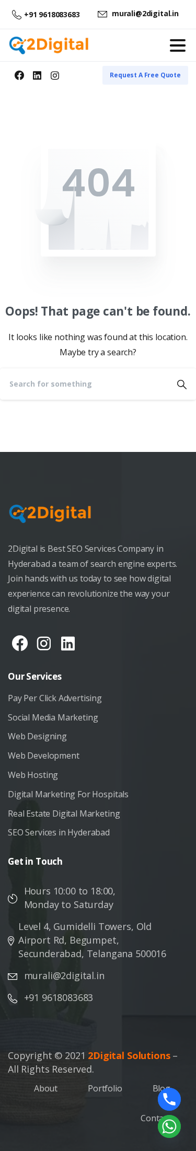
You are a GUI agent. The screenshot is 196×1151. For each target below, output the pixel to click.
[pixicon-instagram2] (44, 643)
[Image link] (55, 518)
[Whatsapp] (169, 1126)
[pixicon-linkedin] (68, 643)
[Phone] (169, 1099)
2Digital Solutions (129, 1055)
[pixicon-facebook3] (20, 643)
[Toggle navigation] (177, 45)
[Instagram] (55, 75)
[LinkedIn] (37, 75)
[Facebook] (19, 75)
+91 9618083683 (52, 14)
